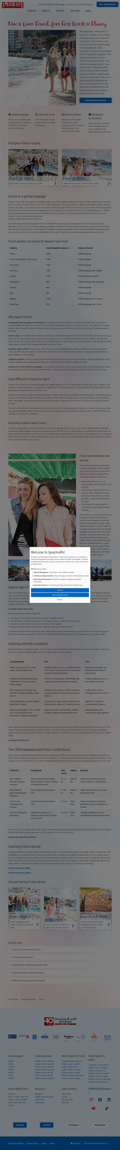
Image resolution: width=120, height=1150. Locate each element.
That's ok (60, 590)
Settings (59, 599)
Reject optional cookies (60, 595)
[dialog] (60, 575)
